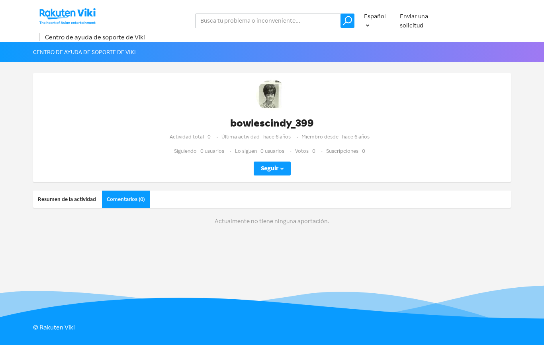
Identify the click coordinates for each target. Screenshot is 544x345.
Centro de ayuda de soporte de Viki (95, 37)
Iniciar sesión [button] (485, 20)
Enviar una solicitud (414, 20)
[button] (347, 21)
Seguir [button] (269, 168)
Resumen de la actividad (67, 199)
